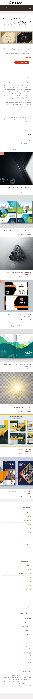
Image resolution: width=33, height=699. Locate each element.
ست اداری (27, 569)
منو (28, 602)
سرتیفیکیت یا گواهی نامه (22, 143)
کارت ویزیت (26, 586)
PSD (28, 516)
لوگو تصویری (26, 594)
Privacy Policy (18, 696)
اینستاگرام (27, 533)
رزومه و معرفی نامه (25, 561)
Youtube (26, 634)
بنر (28, 549)
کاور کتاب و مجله (25, 590)
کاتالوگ (27, 581)
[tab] (16, 74)
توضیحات (27, 74)
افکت (28, 528)
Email (26, 618)
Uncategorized (25, 520)
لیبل (28, 598)
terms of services (26, 696)
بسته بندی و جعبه (25, 541)
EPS (23, 24)
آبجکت (27, 524)
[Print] (16, 37)
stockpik (29, 137)
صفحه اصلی (28, 24)
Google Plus (25, 630)
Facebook (25, 626)
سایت (28, 565)
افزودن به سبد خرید (22, 63)
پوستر (28, 553)
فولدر (28, 577)
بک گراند (27, 545)
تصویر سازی (26, 557)
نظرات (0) (27, 77)
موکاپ (27, 606)
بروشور (27, 537)
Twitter (26, 622)
